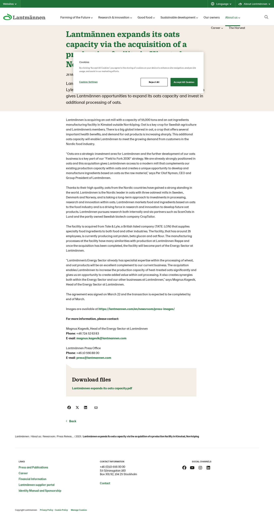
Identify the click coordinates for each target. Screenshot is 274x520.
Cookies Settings (88, 82)
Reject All (154, 82)
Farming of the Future (75, 17)
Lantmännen (22, 436)
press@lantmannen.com (93, 357)
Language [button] (222, 3)
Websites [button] (8, 3)
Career (215, 28)
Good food (145, 17)
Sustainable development (177, 17)
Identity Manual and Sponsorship (40, 490)
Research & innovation (113, 17)
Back (72, 421)
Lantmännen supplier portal (37, 484)
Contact (105, 483)
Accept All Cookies (184, 82)
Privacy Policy (46, 510)
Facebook (184, 468)
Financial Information (32, 479)
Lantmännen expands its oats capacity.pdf (102, 388)
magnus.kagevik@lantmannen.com (101, 338)
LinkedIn (208, 468)
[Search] (266, 17)
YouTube (192, 468)
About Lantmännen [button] (255, 3)
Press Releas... (65, 436)
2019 (78, 436)
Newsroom (49, 436)
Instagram (200, 468)
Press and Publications (33, 467)
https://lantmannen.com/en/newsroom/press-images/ (136, 309)
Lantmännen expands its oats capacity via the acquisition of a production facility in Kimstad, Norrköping (141, 436)
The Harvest (237, 28)
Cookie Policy (61, 510)
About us (231, 17)
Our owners (212, 17)
